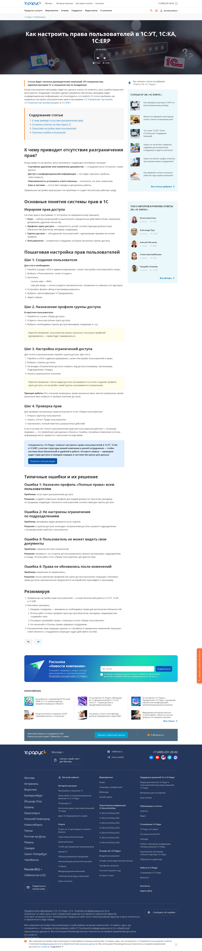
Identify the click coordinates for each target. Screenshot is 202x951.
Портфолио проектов (109, 865)
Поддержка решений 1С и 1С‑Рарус (157, 777)
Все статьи (169, 721)
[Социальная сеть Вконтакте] (151, 757)
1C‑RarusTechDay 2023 (109, 828)
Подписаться (163, 668)
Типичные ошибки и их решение (49, 132)
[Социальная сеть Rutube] (163, 757)
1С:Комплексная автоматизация (41, 102)
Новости (144, 811)
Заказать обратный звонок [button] (111, 735)
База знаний (146, 797)
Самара (29, 848)
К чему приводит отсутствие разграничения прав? (57, 120)
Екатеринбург (33, 795)
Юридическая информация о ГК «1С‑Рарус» (46, 910)
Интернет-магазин (64, 3)
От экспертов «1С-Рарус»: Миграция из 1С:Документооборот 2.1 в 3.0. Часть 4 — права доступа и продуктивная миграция (105, 701)
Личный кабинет (70, 777)
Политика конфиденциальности (90, 910)
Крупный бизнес (65, 842)
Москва (29, 778)
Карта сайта (146, 891)
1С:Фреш (62, 866)
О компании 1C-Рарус (150, 824)
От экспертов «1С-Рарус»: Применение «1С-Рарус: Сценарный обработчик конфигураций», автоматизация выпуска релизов (158, 701)
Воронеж (30, 789)
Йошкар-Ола (33, 801)
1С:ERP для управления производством (76, 846)
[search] (151, 10)
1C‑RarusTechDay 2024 (109, 823)
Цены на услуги (65, 881)
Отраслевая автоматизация (70, 837)
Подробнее (55, 946)
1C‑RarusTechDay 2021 (109, 837)
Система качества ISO (150, 834)
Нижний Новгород (37, 819)
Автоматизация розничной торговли (75, 861)
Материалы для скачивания (152, 792)
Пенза (28, 830)
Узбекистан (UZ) (35, 875)
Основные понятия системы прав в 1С (51, 124)
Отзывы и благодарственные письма (116, 860)
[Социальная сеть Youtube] (157, 757)
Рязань (29, 842)
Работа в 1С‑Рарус (148, 867)
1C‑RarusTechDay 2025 (109, 818)
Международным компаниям (71, 871)
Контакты (100, 3)
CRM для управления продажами (73, 856)
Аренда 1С (63, 851)
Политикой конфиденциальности (44, 944)
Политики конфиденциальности (136, 676)
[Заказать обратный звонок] (176, 3)
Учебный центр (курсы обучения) (73, 876)
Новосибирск (33, 825)
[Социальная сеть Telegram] (169, 757)
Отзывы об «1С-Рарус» (110, 851)
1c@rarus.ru (157, 735)
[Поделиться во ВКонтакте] (97, 58)
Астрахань (31, 784)
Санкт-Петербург (35, 854)
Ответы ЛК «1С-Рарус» (144, 84)
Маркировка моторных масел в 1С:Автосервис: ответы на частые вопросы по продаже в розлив (157, 715)
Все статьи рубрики (161, 186)
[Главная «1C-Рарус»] (33, 3)
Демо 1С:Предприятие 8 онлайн (72, 816)
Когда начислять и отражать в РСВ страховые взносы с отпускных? (51, 714)
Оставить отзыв (106, 875)
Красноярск (32, 813)
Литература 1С (64, 803)
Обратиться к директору (151, 859)
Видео (143, 816)
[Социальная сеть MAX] (175, 757)
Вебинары (104, 792)
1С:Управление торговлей (98, 99)
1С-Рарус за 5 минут (149, 829)
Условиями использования (155, 941)
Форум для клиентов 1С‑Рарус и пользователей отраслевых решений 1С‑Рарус (157, 785)
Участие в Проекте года (110, 870)
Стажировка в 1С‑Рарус (150, 872)
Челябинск (31, 860)
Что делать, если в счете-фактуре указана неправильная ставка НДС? (105, 714)
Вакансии (144, 877)
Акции (102, 782)
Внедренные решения (109, 856)
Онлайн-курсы (105, 797)
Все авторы (166, 278)
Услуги (61, 824)
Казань (29, 807)
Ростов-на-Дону (35, 836)
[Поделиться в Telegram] (104, 58)
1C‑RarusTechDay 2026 (109, 813)
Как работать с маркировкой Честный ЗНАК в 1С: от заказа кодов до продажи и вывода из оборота (53, 701)
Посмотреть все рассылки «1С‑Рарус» (68, 676)
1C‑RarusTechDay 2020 (109, 842)
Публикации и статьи (151, 806)
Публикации (40, 17)
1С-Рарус (28, 17)
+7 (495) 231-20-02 (166, 3)
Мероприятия (106, 777)
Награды (144, 839)
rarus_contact (118, 757)
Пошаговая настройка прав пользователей (54, 128)
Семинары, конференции (110, 787)
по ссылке (29, 934)
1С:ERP (66, 102)
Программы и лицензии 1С (70, 790)
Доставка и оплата (84, 3)
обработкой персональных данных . (81, 944)
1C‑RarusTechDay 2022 (109, 832)
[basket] (156, 10)
